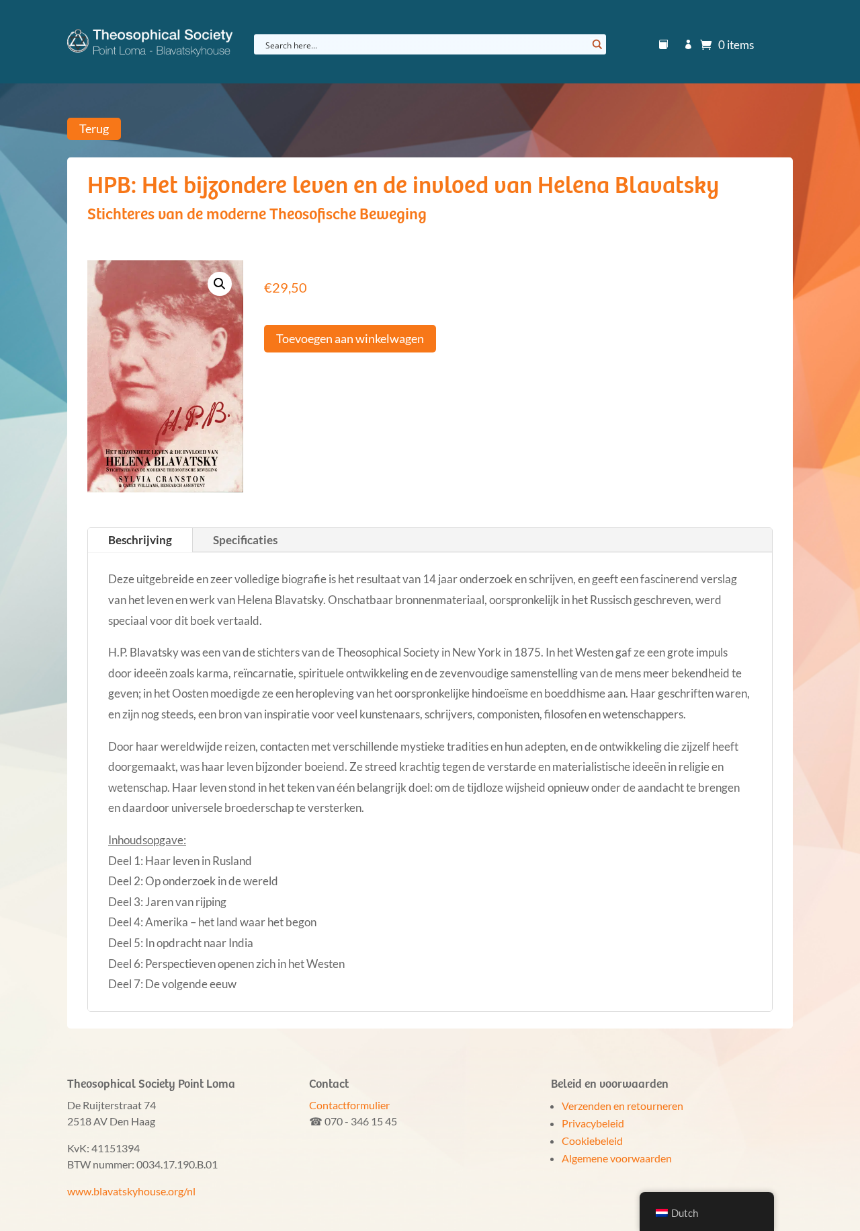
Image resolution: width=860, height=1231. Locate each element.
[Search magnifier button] (596, 44)
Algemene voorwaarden (617, 1158)
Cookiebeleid (592, 1140)
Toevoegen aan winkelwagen (350, 338)
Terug (94, 129)
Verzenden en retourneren (622, 1105)
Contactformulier (349, 1104)
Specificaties (245, 540)
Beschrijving (140, 540)
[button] (220, 284)
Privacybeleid (593, 1123)
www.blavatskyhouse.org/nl (131, 1191)
